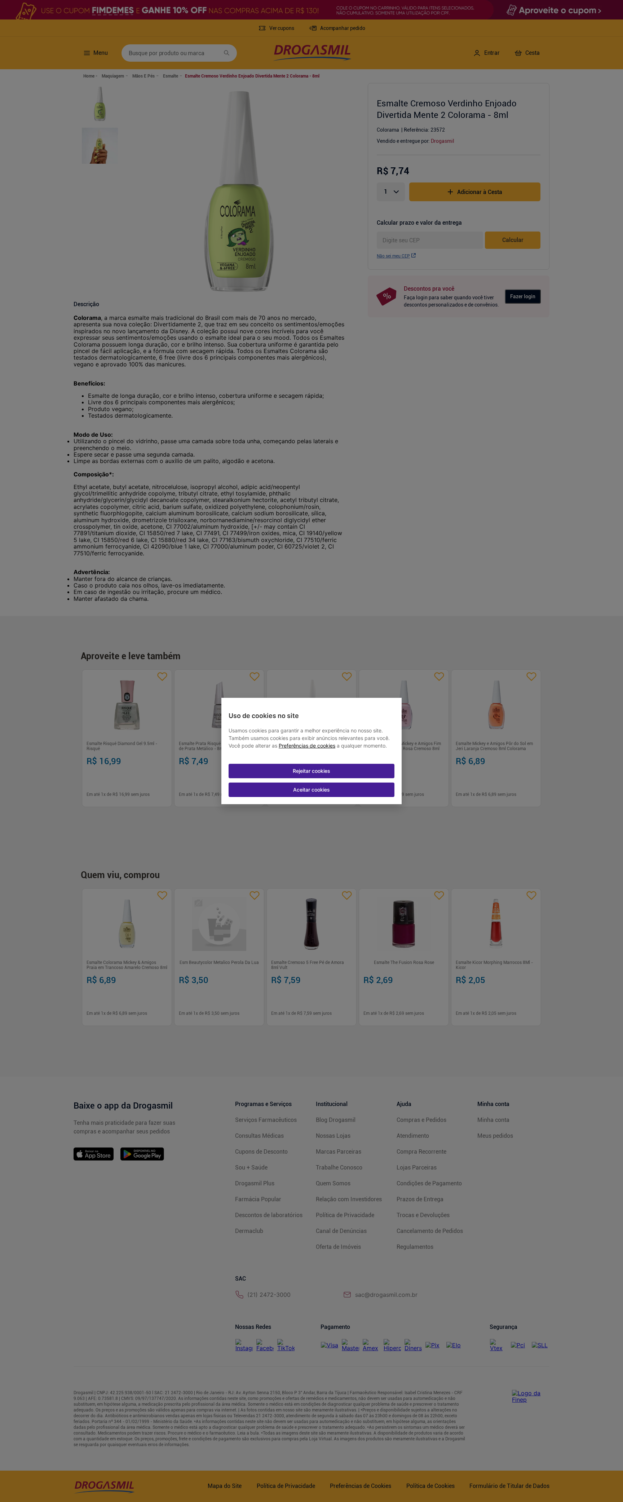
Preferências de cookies (307, 746)
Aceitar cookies (311, 790)
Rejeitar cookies (311, 771)
